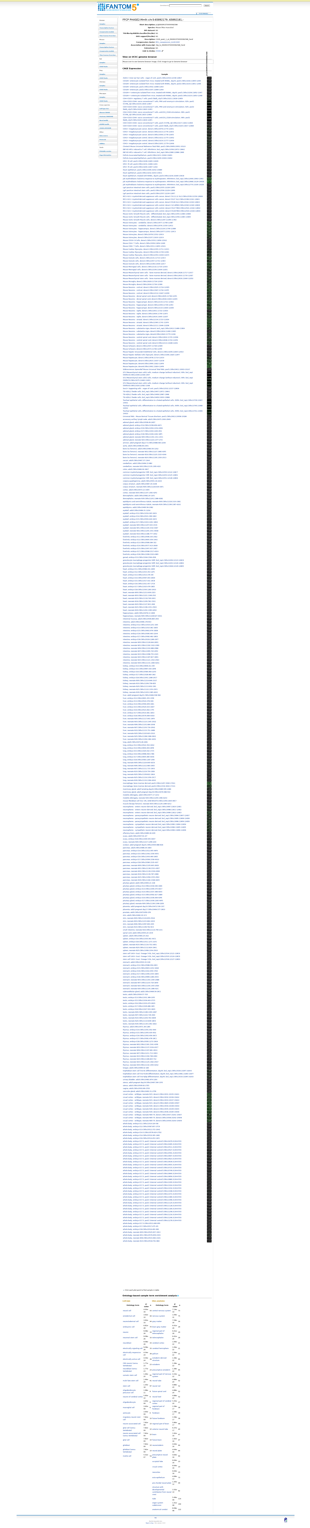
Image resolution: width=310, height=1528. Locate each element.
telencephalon (157, 1338)
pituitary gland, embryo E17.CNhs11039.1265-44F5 (143, 900)
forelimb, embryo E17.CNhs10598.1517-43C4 (140, 551)
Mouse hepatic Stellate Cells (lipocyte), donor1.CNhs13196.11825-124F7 (151, 355)
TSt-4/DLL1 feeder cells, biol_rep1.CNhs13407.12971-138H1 (146, 391)
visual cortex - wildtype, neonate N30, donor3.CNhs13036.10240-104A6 (151, 1112)
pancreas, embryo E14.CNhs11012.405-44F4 (140, 851)
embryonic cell (129, 1327)
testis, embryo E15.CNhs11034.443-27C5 (139, 1000)
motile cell (127, 1456)
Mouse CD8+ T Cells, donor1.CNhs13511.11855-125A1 (144, 246)
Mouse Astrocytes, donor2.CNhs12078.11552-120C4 (143, 234)
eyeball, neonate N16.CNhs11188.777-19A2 (140, 534)
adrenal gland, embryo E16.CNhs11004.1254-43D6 (143, 428)
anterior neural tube (160, 1429)
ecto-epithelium (158, 1477)
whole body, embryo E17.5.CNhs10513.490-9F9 (141, 1223)
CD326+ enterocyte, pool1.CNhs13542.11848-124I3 (143, 87)
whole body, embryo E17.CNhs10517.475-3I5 (140, 1226)
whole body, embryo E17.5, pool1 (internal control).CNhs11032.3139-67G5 (152, 1188)
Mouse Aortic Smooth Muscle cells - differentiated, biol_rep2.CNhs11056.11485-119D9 (157, 217)
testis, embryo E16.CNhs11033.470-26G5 (139, 1003)
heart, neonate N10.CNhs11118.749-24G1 (139, 598)
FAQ (156, 1517)
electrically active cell (131, 1359)
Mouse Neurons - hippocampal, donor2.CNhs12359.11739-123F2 (148, 305)
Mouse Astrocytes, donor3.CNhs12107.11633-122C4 (143, 237)
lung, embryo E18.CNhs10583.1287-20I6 (139, 760)
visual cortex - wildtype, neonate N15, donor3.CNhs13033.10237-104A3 (151, 1100)
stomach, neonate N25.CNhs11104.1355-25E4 (141, 986)
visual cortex (157, 1467)
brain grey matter (159, 1327)
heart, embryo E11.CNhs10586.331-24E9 (139, 569)
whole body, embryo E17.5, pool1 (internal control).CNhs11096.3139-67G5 (152, 1200)
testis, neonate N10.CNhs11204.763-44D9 (139, 1018)
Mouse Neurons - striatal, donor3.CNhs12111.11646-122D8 (146, 325)
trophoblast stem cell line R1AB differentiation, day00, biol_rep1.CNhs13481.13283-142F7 (158, 1074)
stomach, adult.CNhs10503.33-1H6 (136, 962)
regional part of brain (160, 1424)
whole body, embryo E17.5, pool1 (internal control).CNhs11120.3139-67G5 (152, 1203)
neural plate (157, 1451)
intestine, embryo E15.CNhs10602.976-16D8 (140, 630)
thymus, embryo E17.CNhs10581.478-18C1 (140, 1038)
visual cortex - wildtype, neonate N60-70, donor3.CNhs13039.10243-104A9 (152, 1121)
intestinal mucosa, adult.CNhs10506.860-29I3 (141, 619)
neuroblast (127, 1343)
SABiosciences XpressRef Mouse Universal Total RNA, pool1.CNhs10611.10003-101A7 (156, 369)
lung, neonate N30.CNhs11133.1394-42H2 (139, 780)
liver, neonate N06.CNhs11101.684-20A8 (139, 724)
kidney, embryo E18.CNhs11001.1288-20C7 (140, 678)
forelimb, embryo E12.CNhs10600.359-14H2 (140, 540)
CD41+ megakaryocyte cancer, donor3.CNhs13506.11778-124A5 (148, 135)
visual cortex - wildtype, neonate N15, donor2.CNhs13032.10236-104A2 (151, 1097)
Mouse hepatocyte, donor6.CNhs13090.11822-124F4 (143, 363)
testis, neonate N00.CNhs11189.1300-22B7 (140, 1012)
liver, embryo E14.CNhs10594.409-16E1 (138, 704)
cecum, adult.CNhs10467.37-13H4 (136, 460)
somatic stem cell (130, 1375)
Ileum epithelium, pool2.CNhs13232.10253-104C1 (142, 173)
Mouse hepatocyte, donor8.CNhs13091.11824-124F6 (143, 366)
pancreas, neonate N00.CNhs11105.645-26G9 (141, 865)
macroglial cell (129, 1407)
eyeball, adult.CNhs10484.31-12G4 (136, 510)
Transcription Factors (107, 28)
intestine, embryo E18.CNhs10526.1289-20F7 (140, 639)
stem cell (126, 1386)
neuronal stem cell (130, 1338)
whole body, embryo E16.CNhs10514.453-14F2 (141, 1138)
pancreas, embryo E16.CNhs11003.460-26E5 (140, 856)
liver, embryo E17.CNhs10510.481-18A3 (138, 713)
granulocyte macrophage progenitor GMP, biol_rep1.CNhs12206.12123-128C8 (153, 560)
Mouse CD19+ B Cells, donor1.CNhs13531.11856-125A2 (145, 240)
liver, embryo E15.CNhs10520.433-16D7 (138, 707)
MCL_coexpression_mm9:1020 (168, 42)
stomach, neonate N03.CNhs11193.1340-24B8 (141, 980)
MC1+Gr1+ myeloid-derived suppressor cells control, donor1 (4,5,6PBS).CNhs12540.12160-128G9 (161, 205)
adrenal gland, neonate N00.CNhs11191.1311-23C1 (143, 437)
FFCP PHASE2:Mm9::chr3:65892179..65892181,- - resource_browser (116, 6)
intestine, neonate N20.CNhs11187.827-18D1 (140, 657)
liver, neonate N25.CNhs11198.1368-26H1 (139, 736)
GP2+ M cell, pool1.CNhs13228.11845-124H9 (140, 161)
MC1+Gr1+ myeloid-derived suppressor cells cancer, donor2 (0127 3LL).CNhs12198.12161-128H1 (161, 199)
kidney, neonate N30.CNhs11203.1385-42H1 (140, 692)
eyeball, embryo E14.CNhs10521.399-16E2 (139, 516)
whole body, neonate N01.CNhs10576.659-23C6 (141, 1235)
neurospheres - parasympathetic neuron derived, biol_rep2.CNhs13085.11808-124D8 (156, 818)
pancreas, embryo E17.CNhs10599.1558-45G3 (141, 859)
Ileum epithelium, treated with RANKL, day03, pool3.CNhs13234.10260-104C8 (153, 176)
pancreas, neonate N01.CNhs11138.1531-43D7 (141, 868)
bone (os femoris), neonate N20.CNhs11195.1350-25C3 (144, 457)
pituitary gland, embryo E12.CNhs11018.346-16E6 (142, 886)
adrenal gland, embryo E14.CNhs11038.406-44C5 (142, 425)
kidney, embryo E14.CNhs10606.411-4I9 (139, 666)
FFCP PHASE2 (203, 13)
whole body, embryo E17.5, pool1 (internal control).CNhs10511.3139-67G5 (152, 1147)
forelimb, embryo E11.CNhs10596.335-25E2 (140, 537)
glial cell (126, 1440)
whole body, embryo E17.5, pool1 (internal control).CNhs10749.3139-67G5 (152, 1170)
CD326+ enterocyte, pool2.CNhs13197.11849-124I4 (143, 90)
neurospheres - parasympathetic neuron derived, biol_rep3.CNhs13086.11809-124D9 (156, 821)
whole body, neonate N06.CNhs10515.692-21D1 (142, 1238)
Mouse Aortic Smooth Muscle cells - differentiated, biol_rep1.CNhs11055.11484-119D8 (157, 214)
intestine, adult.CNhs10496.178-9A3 (137, 622)
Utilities (102, 143)
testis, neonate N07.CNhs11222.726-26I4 (139, 1015)
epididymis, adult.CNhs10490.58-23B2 (138, 507)
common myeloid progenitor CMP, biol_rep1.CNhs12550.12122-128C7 (150, 472)
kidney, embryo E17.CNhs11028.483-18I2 (139, 674)
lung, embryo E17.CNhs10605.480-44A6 (138, 757)
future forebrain (158, 1418)
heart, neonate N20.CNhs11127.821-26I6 (139, 604)
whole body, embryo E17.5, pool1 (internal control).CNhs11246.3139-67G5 (152, 1217)
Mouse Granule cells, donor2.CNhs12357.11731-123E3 (144, 261)
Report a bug (149, 1523)
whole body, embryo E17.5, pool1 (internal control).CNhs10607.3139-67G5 (152, 1156)
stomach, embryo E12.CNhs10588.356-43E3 (140, 965)
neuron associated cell (132, 1424)
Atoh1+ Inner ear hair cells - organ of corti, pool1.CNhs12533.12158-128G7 (152, 78)
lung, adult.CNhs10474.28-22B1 (135, 742)
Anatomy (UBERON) (106, 116)
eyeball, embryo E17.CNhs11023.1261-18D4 (140, 522)
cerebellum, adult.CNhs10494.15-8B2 (137, 463)
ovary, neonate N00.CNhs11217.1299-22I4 (139, 842)
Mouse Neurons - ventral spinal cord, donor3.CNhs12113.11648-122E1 (150, 343)
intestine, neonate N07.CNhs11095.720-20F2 (140, 651)
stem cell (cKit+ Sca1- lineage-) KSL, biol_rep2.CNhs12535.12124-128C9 (151, 956)
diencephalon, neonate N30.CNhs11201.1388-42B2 (143, 498)
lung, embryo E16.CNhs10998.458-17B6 (138, 754)
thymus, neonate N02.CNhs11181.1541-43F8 (140, 1044)
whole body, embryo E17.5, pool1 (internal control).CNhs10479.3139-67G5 (152, 1141)
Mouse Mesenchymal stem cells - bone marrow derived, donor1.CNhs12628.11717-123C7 (158, 273)
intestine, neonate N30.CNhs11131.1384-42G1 (141, 663)
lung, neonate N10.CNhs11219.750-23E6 (139, 771)
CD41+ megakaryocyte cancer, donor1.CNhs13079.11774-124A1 (148, 129)
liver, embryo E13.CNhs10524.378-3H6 (138, 701)
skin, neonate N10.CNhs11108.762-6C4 (138, 927)
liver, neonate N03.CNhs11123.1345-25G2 (139, 722)
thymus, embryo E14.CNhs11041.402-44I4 (139, 1030)
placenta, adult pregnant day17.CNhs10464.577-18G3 (144, 909)
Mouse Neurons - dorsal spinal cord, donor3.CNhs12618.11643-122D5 (150, 299)
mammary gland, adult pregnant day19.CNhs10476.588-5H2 (146, 792)
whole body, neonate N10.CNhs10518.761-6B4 (141, 1241)
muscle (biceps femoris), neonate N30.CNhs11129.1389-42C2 (147, 804)
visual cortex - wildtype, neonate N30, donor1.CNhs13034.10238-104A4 (151, 1106)
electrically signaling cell (133, 1348)
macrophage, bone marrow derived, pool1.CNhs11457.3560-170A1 (149, 783)
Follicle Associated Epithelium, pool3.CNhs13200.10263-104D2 (147, 158)
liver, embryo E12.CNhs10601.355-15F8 (138, 698)
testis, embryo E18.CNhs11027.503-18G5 (139, 1009)
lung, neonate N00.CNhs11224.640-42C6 (139, 763)
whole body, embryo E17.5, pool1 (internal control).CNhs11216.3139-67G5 (152, 1214)
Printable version (105, 151)
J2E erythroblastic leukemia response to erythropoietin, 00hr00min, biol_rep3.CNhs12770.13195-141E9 (163, 184)
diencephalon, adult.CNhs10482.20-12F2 (139, 496)
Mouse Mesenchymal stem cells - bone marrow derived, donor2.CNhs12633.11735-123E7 (158, 275)
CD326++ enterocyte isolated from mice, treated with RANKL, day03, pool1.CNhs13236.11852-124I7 (162, 92)
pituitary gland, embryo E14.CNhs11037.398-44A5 (142, 892)
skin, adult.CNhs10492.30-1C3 (135, 915)
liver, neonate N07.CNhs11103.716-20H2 (139, 727)
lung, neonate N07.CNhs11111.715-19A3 (139, 768)
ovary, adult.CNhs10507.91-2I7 (135, 836)
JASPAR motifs (104, 124)
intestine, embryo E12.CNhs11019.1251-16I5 (140, 625)
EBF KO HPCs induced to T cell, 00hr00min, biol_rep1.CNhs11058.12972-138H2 (154, 149)
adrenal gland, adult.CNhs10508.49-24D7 (139, 422)
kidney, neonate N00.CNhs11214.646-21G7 (140, 680)
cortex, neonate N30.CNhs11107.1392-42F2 (140, 493)
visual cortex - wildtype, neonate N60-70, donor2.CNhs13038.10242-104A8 (152, 1118)
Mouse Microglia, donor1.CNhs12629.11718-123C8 (142, 281)
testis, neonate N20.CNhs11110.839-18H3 (139, 1021)
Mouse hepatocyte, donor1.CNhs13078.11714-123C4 (143, 358)
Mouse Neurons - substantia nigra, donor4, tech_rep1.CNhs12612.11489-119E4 (154, 328)
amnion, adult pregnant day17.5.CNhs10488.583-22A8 (144, 443)
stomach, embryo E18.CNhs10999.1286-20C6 (141, 977)
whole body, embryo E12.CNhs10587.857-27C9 (141, 1126)
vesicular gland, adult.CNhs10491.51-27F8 (139, 1091)
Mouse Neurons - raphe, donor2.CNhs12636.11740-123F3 (145, 314)
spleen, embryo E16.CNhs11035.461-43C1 (139, 939)
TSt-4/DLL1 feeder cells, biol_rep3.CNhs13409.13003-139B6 (146, 397)
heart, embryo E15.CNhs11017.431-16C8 (139, 581)
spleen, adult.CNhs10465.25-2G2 (136, 936)
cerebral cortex (158, 1343)
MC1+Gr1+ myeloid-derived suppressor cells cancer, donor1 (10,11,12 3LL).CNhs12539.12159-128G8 (163, 196)
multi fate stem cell (130, 1381)
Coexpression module (107, 32)
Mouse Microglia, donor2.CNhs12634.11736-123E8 (142, 284)
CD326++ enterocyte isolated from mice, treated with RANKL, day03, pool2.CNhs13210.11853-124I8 (162, 95)
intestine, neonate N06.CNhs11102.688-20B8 (140, 648)
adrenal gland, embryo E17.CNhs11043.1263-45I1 (142, 431)
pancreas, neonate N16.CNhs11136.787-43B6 (141, 874)
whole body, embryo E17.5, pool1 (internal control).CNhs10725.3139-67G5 (152, 1167)
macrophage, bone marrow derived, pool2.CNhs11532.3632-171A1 (149, 786)
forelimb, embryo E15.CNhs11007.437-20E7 (140, 548)
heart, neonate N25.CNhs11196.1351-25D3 (140, 607)
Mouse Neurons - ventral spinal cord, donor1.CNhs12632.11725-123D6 (150, 337)
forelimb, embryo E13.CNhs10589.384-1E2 (139, 542)
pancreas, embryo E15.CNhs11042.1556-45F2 (141, 854)
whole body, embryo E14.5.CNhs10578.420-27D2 (142, 1132)
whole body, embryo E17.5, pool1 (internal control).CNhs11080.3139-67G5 (152, 1197)
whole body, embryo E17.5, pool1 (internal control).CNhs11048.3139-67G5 (152, 1191)
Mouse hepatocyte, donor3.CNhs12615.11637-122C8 (143, 361)
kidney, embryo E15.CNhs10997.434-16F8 (139, 669)
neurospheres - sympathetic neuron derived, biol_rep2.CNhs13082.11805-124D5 (154, 827)
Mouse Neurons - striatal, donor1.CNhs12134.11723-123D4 (146, 319)
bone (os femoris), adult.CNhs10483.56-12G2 (140, 449)
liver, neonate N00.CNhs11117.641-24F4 (139, 718)
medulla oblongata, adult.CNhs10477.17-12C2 (141, 795)
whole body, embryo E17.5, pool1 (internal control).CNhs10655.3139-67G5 (152, 1165)
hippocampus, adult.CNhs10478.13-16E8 (139, 613)
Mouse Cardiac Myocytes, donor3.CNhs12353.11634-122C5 (146, 255)
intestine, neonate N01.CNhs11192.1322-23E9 (141, 645)
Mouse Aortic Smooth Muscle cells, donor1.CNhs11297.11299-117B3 (149, 220)
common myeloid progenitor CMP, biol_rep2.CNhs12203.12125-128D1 (150, 475)
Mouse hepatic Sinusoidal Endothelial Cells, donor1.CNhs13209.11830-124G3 (153, 352)
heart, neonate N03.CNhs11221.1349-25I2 (139, 595)
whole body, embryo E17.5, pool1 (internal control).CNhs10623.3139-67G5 (152, 1159)
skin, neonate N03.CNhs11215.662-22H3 (139, 921)
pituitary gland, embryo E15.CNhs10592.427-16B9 (142, 895)
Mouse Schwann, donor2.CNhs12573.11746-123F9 (142, 349)
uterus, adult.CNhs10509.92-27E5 (136, 1085)
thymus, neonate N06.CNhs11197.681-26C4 (140, 1050)
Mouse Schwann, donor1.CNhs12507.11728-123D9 (142, 346)
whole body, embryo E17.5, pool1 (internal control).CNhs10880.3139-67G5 (152, 1179)
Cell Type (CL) (104, 108)
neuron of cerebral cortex (133, 1397)
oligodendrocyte (129, 1402)
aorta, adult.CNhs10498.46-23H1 (136, 446)
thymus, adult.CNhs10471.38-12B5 (136, 1027)
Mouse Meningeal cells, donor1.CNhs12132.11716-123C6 (145, 267)
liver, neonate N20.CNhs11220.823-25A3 (139, 733)
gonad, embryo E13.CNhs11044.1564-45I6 (139, 557)
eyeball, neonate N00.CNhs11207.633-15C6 (140, 525)
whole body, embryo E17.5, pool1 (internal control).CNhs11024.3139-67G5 (152, 1185)
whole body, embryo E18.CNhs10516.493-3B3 (141, 1229)
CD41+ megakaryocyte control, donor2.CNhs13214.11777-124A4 (148, 140)
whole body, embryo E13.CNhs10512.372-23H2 (141, 1129)
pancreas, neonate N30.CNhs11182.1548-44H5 (141, 880)
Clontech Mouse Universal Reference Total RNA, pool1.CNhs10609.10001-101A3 (154, 146)
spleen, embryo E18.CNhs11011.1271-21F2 (140, 942)
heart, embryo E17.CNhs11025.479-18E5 (139, 586)
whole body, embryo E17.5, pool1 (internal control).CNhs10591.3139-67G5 (152, 1153)
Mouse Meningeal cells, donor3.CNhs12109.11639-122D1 (145, 270)
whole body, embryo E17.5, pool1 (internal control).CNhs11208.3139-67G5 (152, 1212)
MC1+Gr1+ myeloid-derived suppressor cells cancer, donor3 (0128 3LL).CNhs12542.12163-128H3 (161, 202)
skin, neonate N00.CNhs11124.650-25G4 (139, 918)
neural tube (156, 1381)
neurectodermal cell (131, 1321)
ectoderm (156, 1364)
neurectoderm (157, 1445)
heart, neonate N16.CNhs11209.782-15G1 (139, 601)
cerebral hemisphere (160, 1348)
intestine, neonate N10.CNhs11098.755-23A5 (140, 654)
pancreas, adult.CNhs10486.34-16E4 (137, 848)
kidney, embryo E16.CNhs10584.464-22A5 (139, 672)
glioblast (126, 1445)
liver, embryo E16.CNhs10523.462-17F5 (138, 710)
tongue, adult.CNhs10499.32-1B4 (136, 1068)
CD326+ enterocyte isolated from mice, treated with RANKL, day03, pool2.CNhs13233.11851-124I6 (162, 84)
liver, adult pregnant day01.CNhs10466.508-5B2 (142, 695)
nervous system (158, 1316)
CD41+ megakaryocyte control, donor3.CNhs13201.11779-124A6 (148, 143)
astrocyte (126, 1413)
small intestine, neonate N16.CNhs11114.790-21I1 (143, 930)
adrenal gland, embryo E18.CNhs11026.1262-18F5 (142, 434)
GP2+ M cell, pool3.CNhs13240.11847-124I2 (140, 167)
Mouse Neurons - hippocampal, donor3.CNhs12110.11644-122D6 (148, 308)
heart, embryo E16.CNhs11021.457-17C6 (139, 584)
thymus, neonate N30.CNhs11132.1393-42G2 (140, 1065)
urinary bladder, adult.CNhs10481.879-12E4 (140, 1079)
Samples (102, 24)
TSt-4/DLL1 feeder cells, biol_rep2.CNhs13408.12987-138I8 (146, 394)
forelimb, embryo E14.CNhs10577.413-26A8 (140, 545)
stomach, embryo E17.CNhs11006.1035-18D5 (141, 974)
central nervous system (161, 1311)
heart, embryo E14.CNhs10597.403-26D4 (139, 578)
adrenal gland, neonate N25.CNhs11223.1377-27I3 (143, 440)
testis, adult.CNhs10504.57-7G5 (135, 994)
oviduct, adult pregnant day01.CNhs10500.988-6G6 (143, 845)
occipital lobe (157, 1461)
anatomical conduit (159, 1509)
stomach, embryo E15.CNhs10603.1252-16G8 (141, 968)
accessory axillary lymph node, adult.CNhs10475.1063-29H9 (146, 419)
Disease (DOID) (105, 112)
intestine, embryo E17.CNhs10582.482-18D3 (140, 636)
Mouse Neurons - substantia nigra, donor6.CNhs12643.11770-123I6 (149, 334)
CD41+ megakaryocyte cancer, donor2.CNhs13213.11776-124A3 (148, 132)
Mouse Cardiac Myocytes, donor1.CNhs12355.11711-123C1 (146, 249)
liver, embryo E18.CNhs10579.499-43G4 (138, 716)
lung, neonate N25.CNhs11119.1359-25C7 (139, 777)
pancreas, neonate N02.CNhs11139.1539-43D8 (141, 871)
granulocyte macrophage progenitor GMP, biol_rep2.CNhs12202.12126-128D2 (153, 563)
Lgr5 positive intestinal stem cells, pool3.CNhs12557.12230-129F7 (149, 193)
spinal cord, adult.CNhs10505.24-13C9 (138, 933)
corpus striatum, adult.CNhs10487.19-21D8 (140, 484)
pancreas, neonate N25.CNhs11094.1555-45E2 (141, 877)
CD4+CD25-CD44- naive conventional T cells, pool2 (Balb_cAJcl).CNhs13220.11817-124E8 (158, 126)
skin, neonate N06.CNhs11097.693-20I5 (138, 924)
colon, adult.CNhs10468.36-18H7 (136, 469)
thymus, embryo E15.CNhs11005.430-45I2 (139, 1033)
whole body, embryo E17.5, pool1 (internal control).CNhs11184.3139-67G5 (152, 1209)
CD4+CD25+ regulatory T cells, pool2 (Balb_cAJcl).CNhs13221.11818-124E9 (153, 98)
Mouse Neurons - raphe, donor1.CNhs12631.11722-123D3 (145, 311)
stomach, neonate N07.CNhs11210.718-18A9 (140, 983)
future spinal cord (159, 1391)
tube (154, 1499)
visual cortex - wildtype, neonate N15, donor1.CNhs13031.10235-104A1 (151, 1094)
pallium (155, 1354)
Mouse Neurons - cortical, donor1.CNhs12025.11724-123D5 (146, 287)
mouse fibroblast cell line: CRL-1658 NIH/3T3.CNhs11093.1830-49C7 (149, 801)
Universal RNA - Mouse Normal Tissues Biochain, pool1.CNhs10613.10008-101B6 (155, 416)
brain (154, 1434)
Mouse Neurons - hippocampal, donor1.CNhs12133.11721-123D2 (148, 302)
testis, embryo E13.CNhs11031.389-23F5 (139, 997)
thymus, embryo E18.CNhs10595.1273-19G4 (140, 1041)
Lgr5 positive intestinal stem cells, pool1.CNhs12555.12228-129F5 (149, 187)
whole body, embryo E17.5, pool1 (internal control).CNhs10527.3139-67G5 (152, 1150)
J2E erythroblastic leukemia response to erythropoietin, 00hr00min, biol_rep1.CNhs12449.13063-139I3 (163, 179)
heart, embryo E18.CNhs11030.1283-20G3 (139, 589)
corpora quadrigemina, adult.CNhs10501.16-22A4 (142, 481)
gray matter (157, 1321)
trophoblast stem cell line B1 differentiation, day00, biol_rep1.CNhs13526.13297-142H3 (157, 1071)
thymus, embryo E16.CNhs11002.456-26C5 (140, 1035)
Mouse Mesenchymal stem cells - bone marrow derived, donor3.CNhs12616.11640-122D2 (158, 278)
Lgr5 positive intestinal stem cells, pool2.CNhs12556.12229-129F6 (149, 190)
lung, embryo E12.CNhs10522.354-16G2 (138, 745)
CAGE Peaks (104, 66)
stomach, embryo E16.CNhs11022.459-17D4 (140, 971)
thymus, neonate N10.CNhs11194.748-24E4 (140, 1056)
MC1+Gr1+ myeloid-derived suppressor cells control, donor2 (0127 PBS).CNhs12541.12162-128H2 (161, 208)
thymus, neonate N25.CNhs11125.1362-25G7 (140, 1062)
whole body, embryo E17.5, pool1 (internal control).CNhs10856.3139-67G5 (152, 1176)
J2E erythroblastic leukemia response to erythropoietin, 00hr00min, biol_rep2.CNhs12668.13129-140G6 (163, 181)
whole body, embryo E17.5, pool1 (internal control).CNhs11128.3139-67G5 (152, 1206)
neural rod (156, 1386)
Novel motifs (104, 120)
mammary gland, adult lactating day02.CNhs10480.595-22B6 (147, 789)
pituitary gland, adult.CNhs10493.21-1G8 (139, 883)
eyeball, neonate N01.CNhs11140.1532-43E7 (140, 528)
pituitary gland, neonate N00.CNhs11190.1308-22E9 (143, 903)
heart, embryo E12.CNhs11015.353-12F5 (139, 572)
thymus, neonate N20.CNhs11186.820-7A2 (139, 1059)
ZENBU (158, 51)
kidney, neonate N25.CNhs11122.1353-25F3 (140, 689)
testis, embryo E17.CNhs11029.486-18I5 (139, 1006)
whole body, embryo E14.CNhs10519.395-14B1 (141, 1135)
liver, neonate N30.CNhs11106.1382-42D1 (139, 739)
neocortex (156, 1472)
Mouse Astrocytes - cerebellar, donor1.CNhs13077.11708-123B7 (148, 223)
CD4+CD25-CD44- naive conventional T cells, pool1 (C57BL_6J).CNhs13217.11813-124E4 (158, 123)
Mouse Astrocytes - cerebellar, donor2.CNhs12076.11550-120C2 (148, 225)
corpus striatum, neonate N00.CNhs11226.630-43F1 (143, 487)
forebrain (155, 1413)
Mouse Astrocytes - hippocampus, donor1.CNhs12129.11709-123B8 (149, 229)
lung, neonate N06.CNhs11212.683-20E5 (139, 766)
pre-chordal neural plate (161, 1483)
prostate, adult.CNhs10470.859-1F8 (137, 912)
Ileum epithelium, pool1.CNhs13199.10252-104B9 (142, 170)
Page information (105, 155)
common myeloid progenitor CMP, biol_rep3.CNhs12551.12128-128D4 (150, 478)
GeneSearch (164, 5)
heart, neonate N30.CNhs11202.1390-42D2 (140, 610)
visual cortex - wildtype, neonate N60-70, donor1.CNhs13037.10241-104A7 (152, 1115)
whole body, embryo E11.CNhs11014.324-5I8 (140, 1123)
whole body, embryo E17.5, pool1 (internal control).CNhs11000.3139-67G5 (152, 1182)
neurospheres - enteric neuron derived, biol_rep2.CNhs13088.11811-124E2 (152, 810)
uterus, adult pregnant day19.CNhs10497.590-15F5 (143, 1082)
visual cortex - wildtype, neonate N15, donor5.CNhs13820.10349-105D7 (151, 1103)
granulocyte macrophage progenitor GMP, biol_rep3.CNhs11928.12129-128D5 (153, 566)
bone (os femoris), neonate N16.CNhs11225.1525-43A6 (144, 454)
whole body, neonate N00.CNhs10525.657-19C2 (141, 1232)
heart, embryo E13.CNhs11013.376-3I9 (138, 575)
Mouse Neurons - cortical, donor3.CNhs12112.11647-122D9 (146, 293)
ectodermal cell (129, 1316)
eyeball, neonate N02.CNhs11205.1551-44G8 (140, 531)
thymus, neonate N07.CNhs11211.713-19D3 (140, 1053)
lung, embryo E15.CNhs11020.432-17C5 (138, 751)
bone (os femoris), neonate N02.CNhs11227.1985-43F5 (144, 451)
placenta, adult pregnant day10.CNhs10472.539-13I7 (143, 906)
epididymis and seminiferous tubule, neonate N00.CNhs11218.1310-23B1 (152, 501)
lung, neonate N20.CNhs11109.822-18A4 (139, 774)
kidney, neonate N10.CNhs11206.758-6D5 (139, 683)
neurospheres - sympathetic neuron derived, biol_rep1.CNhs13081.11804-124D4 (154, 824)
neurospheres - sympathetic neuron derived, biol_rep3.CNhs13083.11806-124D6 (154, 830)
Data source (104, 135)
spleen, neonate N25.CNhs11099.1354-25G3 (140, 950)
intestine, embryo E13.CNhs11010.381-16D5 (140, 628)
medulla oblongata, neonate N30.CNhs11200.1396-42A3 (145, 798)
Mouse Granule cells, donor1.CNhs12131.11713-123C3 (144, 258)
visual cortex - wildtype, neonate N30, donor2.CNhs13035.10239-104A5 (151, 1109)
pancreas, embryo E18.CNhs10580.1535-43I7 (140, 862)
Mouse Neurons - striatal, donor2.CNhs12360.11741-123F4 (146, 322)
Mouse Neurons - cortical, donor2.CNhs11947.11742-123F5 (146, 290)
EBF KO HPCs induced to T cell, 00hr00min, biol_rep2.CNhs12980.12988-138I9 (153, 152)
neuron (125, 1332)
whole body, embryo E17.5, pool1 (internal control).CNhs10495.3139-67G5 (152, 1144)
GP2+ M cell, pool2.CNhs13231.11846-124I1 (140, 164)
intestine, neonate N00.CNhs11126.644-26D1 (140, 642)
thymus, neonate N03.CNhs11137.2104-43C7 (140, 1047)
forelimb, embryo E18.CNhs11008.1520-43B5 (140, 554)
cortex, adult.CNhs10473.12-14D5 (136, 490)
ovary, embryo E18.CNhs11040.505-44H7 (139, 839)
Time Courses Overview (108, 35)
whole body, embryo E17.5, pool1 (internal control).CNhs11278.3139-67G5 (152, 1220)
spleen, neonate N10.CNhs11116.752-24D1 (140, 945)
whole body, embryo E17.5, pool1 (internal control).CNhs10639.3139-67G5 (152, 1162)
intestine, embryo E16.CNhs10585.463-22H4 (140, 633)
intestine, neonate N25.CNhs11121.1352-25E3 (141, 660)
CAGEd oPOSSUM (105, 128)
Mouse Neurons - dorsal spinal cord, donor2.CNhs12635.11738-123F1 (150, 296)
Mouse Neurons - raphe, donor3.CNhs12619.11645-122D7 (145, 317)
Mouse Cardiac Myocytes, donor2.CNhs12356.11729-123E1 (146, 252)
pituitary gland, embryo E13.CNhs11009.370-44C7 (142, 889)
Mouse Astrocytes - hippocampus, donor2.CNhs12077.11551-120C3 (149, 231)
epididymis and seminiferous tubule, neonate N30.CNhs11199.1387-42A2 (152, 504)
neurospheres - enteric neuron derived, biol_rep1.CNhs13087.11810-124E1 (152, 807)
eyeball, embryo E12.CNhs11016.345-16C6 (140, 513)
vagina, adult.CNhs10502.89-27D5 (136, 1088)
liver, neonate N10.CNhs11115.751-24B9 (139, 730)
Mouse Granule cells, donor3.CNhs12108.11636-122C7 (144, 264)
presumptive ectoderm (161, 1370)
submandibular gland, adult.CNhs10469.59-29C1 (142, 991)
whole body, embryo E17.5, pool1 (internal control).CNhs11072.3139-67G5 (152, 1194)
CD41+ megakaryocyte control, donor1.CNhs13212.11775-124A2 (148, 138)
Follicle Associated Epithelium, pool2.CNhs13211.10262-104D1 (147, 155)
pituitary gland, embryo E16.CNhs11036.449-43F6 (142, 898)
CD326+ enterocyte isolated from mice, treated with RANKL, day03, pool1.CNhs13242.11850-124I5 (162, 81)
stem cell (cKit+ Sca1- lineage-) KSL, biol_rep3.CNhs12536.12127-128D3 (151, 959)
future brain (157, 1440)
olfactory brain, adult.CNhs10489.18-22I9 (139, 833)
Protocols (103, 139)
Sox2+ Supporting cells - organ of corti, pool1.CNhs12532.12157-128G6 (151, 388)
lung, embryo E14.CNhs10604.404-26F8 (138, 748)
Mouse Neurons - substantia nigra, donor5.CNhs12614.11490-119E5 (149, 331)
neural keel (156, 1397)
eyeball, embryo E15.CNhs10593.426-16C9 (140, 519)
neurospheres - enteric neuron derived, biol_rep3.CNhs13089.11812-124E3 (152, 812)
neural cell (127, 1311)
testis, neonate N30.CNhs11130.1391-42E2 (140, 1024)
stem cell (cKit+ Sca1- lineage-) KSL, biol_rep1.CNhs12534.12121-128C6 (151, 953)
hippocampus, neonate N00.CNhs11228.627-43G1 (142, 616)
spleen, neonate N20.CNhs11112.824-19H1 (140, 947)
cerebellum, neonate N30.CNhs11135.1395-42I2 (142, 466)
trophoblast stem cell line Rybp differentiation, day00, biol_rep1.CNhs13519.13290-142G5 (158, 1077)
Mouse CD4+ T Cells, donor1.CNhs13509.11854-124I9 (144, 243)
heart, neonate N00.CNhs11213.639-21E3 (139, 592)
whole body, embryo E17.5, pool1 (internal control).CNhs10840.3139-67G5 (152, 1173)
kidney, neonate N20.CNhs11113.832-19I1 (139, 686)
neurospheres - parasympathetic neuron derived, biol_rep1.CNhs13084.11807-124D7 (156, 815)
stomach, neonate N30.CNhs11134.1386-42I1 (141, 989)
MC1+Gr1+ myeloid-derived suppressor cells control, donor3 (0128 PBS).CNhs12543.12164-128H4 (161, 211)
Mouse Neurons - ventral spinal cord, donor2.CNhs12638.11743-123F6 (150, 340)
